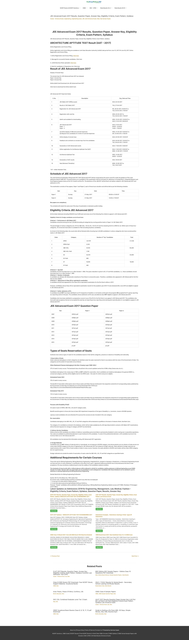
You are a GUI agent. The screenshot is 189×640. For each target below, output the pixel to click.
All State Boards (96, 635)
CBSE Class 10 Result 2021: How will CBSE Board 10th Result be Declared (71, 535)
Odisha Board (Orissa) (103, 575)
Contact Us (99, 630)
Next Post (135, 556)
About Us (72, 630)
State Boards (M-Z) (120, 8)
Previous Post (55, 556)
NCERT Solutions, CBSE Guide (60, 633)
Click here (76, 55)
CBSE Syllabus (113, 633)
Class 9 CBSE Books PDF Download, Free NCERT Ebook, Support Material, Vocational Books (73, 583)
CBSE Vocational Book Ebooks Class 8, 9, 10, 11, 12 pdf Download (72, 611)
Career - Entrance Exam (57, 18)
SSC (57, 601)
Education (59, 593)
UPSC (89, 635)
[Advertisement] (94, 26)
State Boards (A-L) (105, 8)
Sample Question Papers (116, 575)
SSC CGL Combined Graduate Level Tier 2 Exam (70, 599)
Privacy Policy (80, 630)
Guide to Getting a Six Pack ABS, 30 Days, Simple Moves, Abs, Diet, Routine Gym (112, 611)
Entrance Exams (106, 635)
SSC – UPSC (93, 8)
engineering (67, 18)
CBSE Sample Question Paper (106, 593)
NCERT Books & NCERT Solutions (69, 8)
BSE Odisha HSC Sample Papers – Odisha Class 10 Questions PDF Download (113, 572)
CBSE (84, 8)
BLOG (54, 593)
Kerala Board (98, 585)
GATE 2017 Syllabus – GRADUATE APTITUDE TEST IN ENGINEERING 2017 (71, 515)
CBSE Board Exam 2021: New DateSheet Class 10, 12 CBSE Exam (114, 535)
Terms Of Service (90, 630)
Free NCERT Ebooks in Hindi (88, 633)
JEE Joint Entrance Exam (89, 18)
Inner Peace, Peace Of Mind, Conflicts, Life (68, 591)
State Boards (125, 575)
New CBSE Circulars (102, 633)
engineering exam (77, 18)
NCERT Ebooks (74, 633)
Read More (53, 510)
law (66, 576)
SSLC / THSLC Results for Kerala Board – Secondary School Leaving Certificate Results (113, 583)
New (98, 18)
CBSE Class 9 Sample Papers (105, 591)
